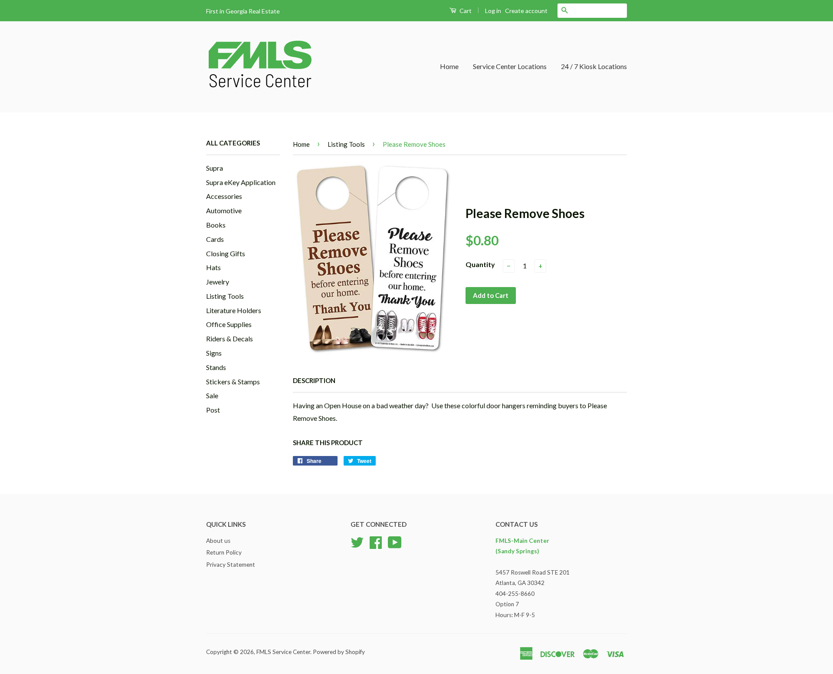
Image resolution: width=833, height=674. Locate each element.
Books (216, 225)
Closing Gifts (225, 253)
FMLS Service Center (283, 651)
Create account (526, 10)
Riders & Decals (229, 338)
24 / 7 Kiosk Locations (594, 66)
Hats (213, 267)
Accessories (224, 196)
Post (213, 410)
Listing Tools (225, 296)
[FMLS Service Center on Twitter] (357, 541)
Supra (214, 168)
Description (314, 380)
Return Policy (224, 552)
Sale (212, 395)
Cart (465, 10)
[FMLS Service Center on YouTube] (395, 541)
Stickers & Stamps (233, 381)
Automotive (224, 210)
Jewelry (217, 282)
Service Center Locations (510, 66)
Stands (216, 367)
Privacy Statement (230, 564)
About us (218, 540)
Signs (214, 353)
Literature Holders (233, 310)
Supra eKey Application (240, 182)
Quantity (480, 264)
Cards (215, 239)
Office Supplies (229, 324)
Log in (493, 10)
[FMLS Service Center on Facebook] (375, 541)
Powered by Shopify (339, 651)
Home (449, 66)
